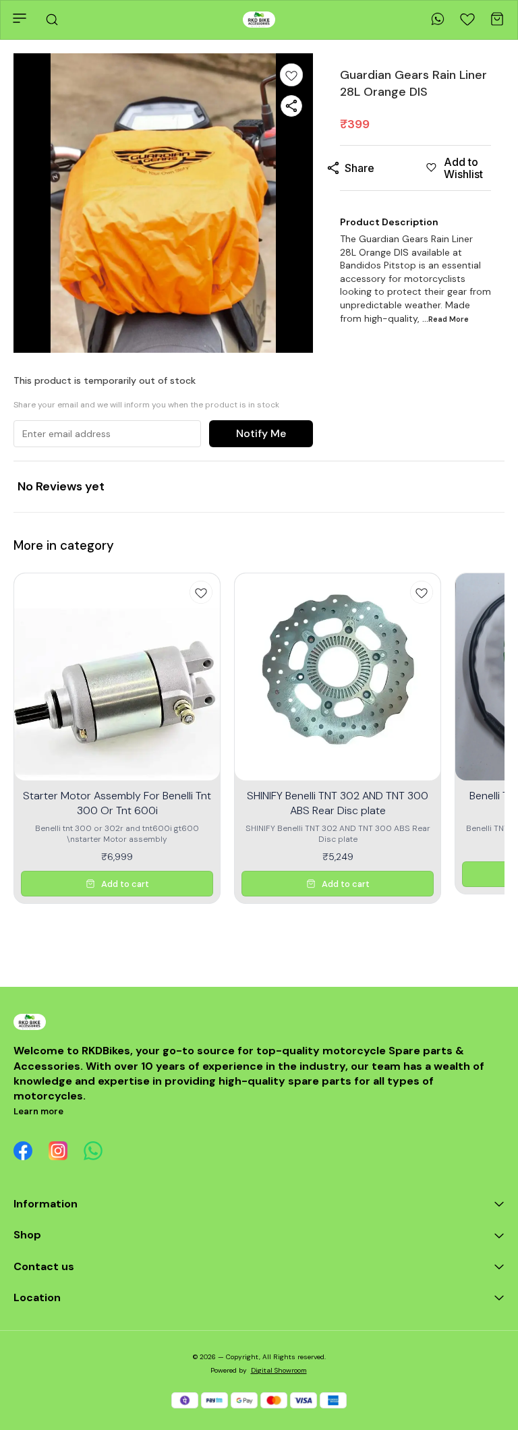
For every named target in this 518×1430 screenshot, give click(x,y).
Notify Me (261, 433)
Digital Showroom (279, 1370)
